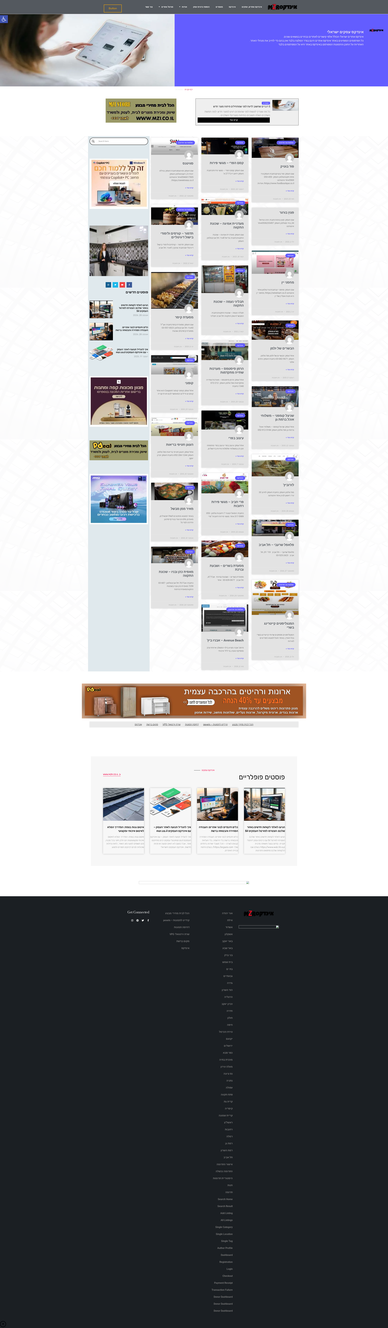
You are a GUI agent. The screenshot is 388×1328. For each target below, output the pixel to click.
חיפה (230, 1024)
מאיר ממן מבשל (182, 509)
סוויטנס (188, 163)
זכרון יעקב (227, 1004)
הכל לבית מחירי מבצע (242, 724)
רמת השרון (227, 1150)
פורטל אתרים (167, 7)
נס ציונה (228, 1073)
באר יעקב (227, 941)
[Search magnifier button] (93, 141)
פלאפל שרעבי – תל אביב (276, 545)
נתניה (229, 1080)
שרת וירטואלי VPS (172, 724)
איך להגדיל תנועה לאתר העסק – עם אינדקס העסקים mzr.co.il (132, 351)
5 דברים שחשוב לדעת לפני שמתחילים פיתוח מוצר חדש (241, 106)
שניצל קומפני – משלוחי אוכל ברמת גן (277, 417)
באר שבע (227, 948)
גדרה (230, 983)
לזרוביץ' (288, 485)
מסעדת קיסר (184, 317)
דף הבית (188, 89)
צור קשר (149, 7)
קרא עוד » (290, 191)
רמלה (229, 1136)
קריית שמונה (226, 1115)
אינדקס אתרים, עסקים (252, 7)
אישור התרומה (225, 1164)
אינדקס (232, 7)
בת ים (229, 969)
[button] (4, 19)
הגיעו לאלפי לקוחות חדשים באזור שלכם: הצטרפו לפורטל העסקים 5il (133, 308)
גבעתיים (228, 976)
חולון (230, 1017)
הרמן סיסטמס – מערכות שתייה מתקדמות (226, 370)
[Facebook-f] (129, 285)
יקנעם (229, 1038)
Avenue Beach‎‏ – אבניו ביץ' (225, 640)
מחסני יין (287, 282)
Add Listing (226, 1213)
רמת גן (229, 1143)
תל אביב (228, 1157)
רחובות (229, 1129)
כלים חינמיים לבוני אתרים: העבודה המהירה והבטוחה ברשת (131, 329)
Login (230, 1269)
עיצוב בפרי (236, 438)
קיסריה (229, 1108)
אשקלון (229, 934)
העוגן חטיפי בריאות (179, 444)
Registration (226, 1262)
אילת (230, 920)
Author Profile (225, 1248)
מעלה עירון (227, 1066)
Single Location (224, 1234)
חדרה (230, 1010)
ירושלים (228, 1045)
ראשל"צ (228, 1122)
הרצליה (228, 997)
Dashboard (227, 1255)
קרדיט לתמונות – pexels (215, 724)
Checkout (227, 1275)
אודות (184, 7)
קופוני (189, 383)
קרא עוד (234, 120)
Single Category (224, 1227)
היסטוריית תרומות (223, 1178)
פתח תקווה (227, 1094)
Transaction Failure (222, 1289)
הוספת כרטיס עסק (201, 7)
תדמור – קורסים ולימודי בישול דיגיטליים (177, 235)
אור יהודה (227, 913)
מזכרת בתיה (226, 1059)
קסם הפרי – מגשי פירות (227, 163)
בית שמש (227, 962)
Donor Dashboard (223, 1296)
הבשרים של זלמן (282, 348)
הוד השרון (227, 990)
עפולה (229, 1087)
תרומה (229, 1192)
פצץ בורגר (286, 212)
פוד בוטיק (287, 166)
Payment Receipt (223, 1282)
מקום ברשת (152, 724)
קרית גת (228, 1101)
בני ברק (228, 955)
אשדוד (229, 927)
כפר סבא (228, 1052)
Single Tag (227, 1241)
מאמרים (219, 7)
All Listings (227, 1220)
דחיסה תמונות (192, 724)
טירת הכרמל (226, 1031)
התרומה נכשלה (224, 1171)
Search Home (225, 1199)
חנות (230, 1185)
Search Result (225, 1206)
